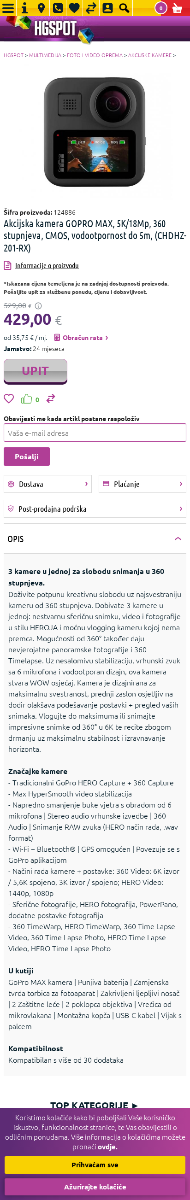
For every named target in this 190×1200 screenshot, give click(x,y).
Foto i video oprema (95, 55)
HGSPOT (14, 55)
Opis (15, 538)
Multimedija (45, 55)
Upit (35, 370)
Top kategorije (95, 1105)
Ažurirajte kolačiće (95, 1186)
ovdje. (108, 1146)
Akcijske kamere (150, 55)
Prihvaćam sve (95, 1164)
